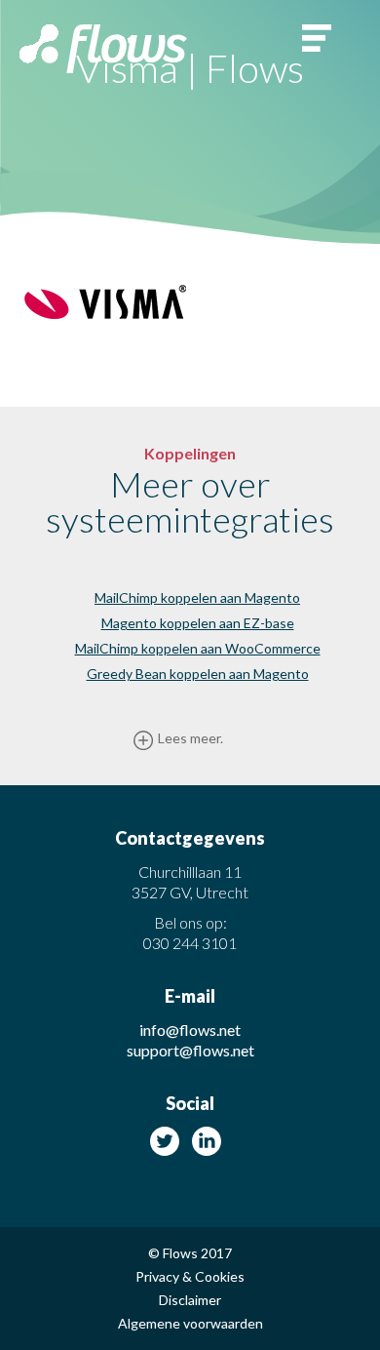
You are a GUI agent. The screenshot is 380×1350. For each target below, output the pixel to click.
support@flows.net (190, 1050)
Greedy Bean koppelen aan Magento (198, 673)
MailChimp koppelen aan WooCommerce (198, 648)
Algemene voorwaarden (190, 1323)
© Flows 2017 (190, 1253)
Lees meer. (190, 738)
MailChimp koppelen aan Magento (197, 597)
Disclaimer (190, 1300)
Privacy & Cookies (190, 1277)
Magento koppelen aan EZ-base (197, 623)
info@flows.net (190, 1029)
